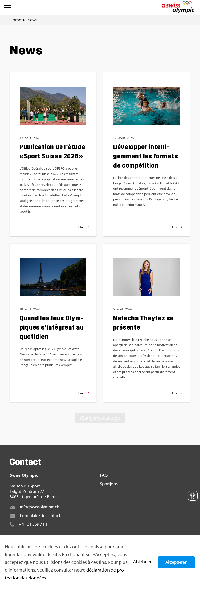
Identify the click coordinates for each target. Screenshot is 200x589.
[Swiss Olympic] (178, 7)
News (32, 19)
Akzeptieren (176, 562)
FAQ (104, 475)
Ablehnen (143, 561)
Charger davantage (100, 418)
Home (15, 19)
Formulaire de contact (40, 515)
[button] (7, 6)
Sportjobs (109, 483)
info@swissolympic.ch (39, 507)
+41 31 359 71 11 (34, 524)
